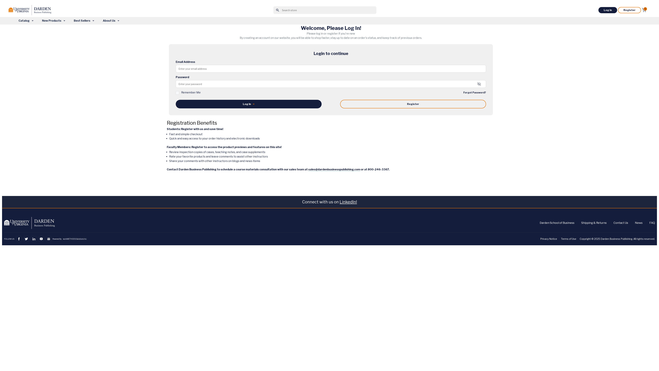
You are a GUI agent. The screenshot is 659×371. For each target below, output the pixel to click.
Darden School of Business (557, 222)
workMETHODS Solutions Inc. (75, 239)
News (639, 222)
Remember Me (191, 92)
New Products (52, 20)
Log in (608, 10)
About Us (109, 20)
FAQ (652, 222)
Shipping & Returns (594, 222)
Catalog (24, 20)
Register (629, 10)
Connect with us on (329, 201)
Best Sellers (82, 20)
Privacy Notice (548, 238)
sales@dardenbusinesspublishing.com (334, 169)
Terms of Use (568, 238)
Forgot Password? (474, 92)
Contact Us (621, 222)
